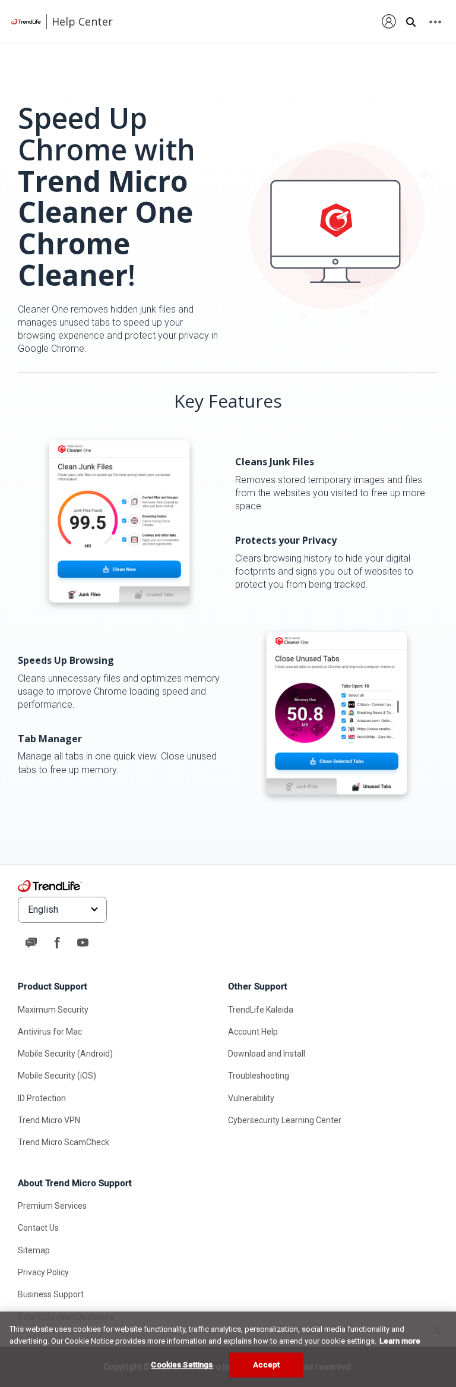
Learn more (399, 1340)
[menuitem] (389, 21)
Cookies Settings (182, 1364)
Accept (266, 1364)
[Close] (437, 1330)
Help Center (82, 21)
